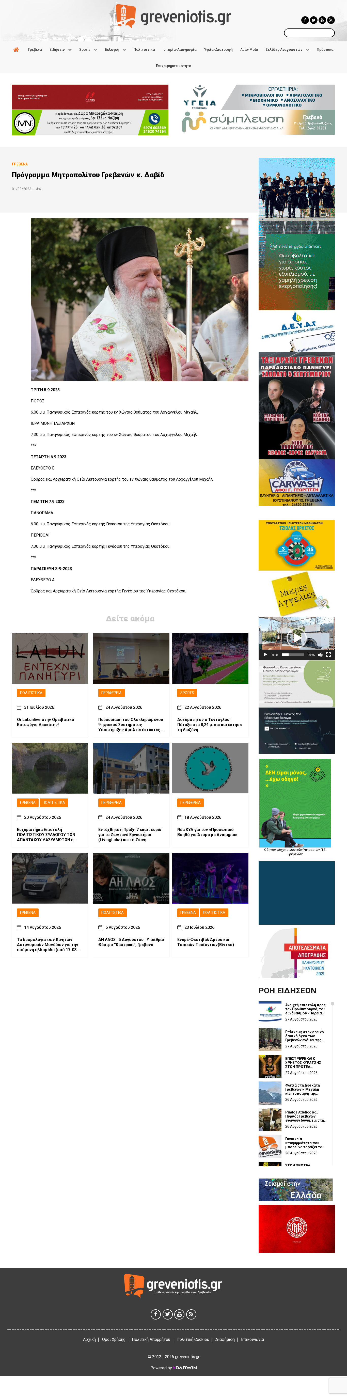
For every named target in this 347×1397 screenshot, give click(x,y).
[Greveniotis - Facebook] (305, 20)
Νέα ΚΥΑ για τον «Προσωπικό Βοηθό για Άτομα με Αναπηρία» (207, 832)
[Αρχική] (17, 49)
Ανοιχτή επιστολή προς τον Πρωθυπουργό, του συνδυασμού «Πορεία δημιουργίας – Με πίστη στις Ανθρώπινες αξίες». (305, 1009)
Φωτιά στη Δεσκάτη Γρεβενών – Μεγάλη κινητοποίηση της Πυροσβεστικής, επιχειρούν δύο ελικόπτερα (302, 1089)
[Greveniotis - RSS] (331, 20)
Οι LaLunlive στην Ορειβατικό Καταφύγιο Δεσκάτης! (45, 722)
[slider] (293, 654)
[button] (297, 638)
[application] (297, 638)
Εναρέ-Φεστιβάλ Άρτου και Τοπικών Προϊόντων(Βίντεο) (205, 942)
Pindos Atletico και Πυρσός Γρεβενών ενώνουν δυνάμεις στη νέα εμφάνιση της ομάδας (304, 1116)
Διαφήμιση (225, 1339)
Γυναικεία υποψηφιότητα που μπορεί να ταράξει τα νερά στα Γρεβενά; (303, 1143)
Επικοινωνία (252, 1339)
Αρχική (89, 1339)
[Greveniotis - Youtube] (322, 20)
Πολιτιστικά (31, 693)
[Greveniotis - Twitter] (314, 20)
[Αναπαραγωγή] (265, 654)
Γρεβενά (28, 803)
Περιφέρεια (111, 693)
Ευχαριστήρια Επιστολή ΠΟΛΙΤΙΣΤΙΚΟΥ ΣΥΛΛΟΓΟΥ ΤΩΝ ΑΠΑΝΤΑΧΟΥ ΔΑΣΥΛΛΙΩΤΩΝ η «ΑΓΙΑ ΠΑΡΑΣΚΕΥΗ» (46, 835)
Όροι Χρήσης (113, 1339)
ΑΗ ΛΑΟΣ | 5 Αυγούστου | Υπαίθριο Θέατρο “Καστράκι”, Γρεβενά (131, 942)
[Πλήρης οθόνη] (328, 654)
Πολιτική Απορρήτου (151, 1339)
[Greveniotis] (173, 15)
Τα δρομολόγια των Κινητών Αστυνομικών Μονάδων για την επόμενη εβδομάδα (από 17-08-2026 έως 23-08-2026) (47, 944)
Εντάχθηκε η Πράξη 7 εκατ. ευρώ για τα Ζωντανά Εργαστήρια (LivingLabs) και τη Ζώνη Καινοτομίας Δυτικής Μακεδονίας (131, 835)
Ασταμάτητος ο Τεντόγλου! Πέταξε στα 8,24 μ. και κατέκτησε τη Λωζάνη (209, 724)
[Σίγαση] (320, 654)
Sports (187, 693)
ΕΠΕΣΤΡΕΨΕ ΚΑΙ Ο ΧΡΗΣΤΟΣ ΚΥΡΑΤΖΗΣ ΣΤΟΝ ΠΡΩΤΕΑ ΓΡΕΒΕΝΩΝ (303, 1063)
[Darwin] (184, 1367)
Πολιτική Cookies (193, 1339)
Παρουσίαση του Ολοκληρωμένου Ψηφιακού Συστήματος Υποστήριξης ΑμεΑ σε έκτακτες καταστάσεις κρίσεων (130, 725)
